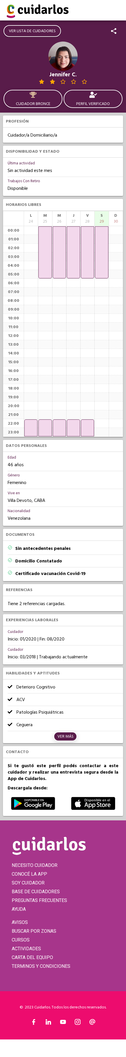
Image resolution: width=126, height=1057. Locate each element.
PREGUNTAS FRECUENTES (39, 900)
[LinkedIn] (48, 1023)
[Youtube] (63, 1023)
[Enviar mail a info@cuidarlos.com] (92, 1023)
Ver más (65, 736)
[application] (31, 427)
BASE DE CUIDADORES (36, 891)
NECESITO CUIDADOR (34, 865)
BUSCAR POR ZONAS (34, 931)
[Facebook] (34, 1023)
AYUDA (19, 909)
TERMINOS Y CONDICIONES (41, 966)
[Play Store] (33, 808)
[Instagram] (78, 1023)
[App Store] (93, 808)
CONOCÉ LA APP (29, 874)
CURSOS (21, 940)
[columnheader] (31, 218)
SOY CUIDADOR (28, 883)
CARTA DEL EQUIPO (32, 957)
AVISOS (20, 922)
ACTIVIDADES (26, 948)
